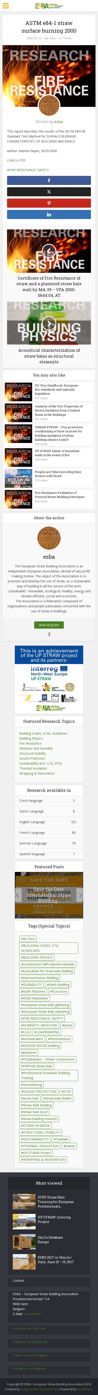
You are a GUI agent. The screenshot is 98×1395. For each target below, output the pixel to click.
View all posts (49, 625)
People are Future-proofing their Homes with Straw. (58, 474)
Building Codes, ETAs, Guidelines (43, 733)
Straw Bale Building (37, 1105)
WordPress (85, 1389)
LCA (26, 1032)
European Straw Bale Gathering (46, 1011)
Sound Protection (32, 758)
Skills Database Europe (50, 1239)
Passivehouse (60, 1039)
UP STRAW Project (37, 1153)
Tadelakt (62, 1139)
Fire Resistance (30, 743)
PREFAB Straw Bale (37, 1066)
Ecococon (59, 991)
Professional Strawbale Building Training (45, 1075)
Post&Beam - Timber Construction (49, 1059)
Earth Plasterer (34, 991)
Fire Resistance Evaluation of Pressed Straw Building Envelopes (60, 495)
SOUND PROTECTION (39, 1091)
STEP (67, 1091)
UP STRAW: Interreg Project (54, 1219)
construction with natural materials (49, 964)
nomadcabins (33, 1039)
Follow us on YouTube (29, 1328)
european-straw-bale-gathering (46, 1005)
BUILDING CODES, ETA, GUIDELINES (40, 948)
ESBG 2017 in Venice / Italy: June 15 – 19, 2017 (56, 1259)
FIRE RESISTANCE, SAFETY (29, 170)
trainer (70, 1146)
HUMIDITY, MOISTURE (40, 1025)
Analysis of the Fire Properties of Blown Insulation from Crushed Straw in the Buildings (59, 410)
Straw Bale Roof (35, 1112)
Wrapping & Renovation (36, 773)
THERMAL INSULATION (41, 1146)
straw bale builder (59, 1098)
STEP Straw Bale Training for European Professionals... (56, 1201)
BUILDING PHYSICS (37, 957)
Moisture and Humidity (36, 748)
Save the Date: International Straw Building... (49, 895)
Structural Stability (32, 753)
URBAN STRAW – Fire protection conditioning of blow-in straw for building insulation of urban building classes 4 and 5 (59, 433)
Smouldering (32, 1085)
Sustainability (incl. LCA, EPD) (40, 763)
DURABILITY (32, 984)
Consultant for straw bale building (48, 971)
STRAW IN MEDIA (36, 1125)
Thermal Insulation (33, 768)
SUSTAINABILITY (36, 1139)
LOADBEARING (47, 1032)
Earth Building (59, 984)
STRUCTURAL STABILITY (41, 1132)
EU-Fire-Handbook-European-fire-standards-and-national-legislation (57, 389)
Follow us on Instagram (30, 1355)
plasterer (29, 1052)
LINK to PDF (16, 160)
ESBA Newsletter (35, 998)
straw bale (31, 1098)
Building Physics (31, 738)
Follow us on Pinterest (29, 1368)
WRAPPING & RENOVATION (44, 1159)
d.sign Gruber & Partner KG (39, 1389)
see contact (32, 1314)
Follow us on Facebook (30, 1342)
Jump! (68, 1025)
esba (52, 38)
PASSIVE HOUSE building (41, 1045)
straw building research (40, 1119)
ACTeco (29, 939)
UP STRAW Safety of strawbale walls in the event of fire (57, 453)
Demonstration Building (40, 978)
